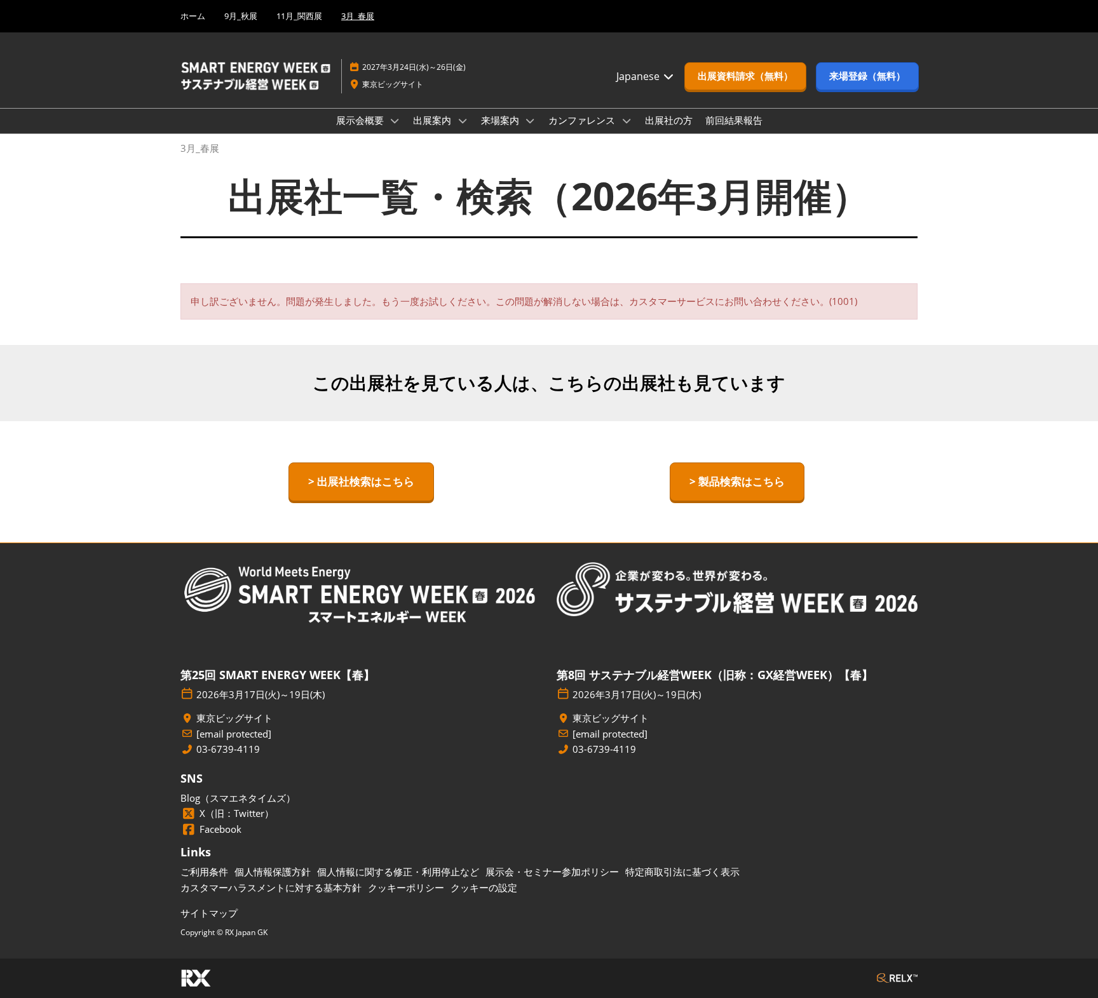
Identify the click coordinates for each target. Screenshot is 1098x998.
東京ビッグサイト (392, 84)
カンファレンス (583, 120)
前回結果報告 (733, 120)
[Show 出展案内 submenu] (462, 120)
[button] (745, 76)
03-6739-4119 (228, 749)
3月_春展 (357, 16)
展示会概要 (361, 120)
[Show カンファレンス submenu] (626, 120)
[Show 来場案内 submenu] (530, 120)
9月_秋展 (240, 16)
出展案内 (433, 120)
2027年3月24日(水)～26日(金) (414, 67)
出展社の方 (669, 120)
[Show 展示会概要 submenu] (395, 120)
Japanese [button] (639, 76)
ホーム (192, 16)
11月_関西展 (299, 16)
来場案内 (501, 120)
